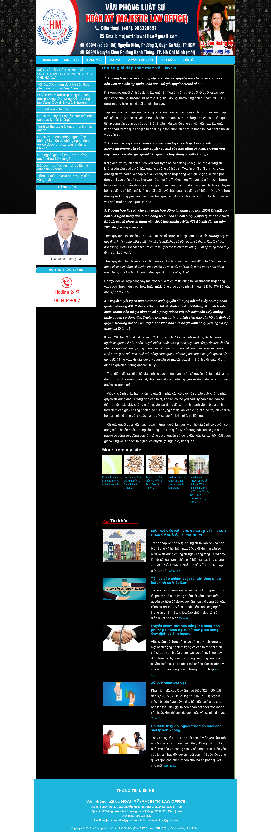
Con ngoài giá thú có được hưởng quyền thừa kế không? (62, 157)
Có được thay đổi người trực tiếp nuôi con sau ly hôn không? (177, 482)
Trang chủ (49, 59)
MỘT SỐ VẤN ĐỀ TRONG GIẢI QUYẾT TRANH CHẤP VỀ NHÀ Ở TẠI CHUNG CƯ (188, 533)
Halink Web (193, 828)
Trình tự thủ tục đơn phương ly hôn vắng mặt (63, 178)
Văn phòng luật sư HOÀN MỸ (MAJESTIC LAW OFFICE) (130, 828)
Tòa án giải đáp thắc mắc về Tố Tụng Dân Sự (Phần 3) (154, 482)
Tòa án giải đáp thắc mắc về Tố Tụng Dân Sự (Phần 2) (132, 482)
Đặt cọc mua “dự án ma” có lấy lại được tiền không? (62, 167)
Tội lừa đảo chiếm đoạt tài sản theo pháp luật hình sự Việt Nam (186, 580)
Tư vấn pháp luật (139, 59)
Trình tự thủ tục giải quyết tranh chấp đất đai (64, 128)
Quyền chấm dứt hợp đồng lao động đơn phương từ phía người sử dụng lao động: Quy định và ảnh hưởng (185, 630)
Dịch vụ (114, 59)
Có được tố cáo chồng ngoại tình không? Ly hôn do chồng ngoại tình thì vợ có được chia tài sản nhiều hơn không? (65, 142)
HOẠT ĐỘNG (168, 59)
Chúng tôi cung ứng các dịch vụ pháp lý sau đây (110, 481)
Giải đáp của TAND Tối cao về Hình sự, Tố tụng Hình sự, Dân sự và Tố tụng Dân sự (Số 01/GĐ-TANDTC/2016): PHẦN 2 (199, 490)
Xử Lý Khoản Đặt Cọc (168, 683)
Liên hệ (188, 59)
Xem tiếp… (175, 570)
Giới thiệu (71, 59)
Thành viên (94, 59)
